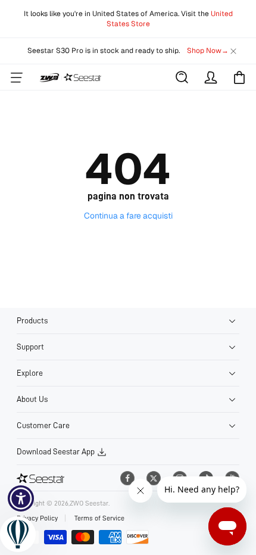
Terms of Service (99, 518)
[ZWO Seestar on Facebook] (127, 478)
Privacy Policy (37, 518)
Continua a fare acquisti (128, 215)
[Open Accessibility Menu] (21, 498)
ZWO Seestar (89, 503)
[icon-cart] (239, 77)
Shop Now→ (208, 50)
